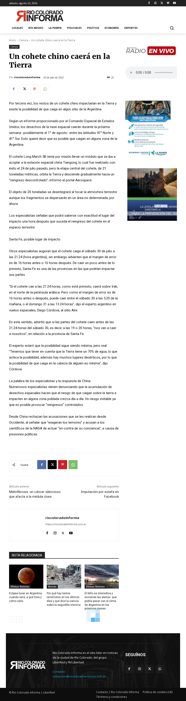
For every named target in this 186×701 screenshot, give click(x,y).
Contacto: (59, 671)
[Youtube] (174, 3)
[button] (171, 28)
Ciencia (23, 40)
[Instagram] (155, 3)
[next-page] (19, 619)
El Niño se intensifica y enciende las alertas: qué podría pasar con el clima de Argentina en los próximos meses (101, 601)
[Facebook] (149, 3)
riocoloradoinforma (27, 77)
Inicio (12, 40)
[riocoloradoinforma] (27, 525)
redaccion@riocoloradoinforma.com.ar (79, 676)
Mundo (52, 586)
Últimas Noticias (19, 586)
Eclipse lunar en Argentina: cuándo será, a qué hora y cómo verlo (26, 597)
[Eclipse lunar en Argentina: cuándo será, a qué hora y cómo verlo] (26, 577)
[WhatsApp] (44, 89)
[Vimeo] (168, 3)
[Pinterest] (34, 89)
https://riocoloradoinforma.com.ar (65, 524)
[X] (161, 3)
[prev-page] (12, 619)
